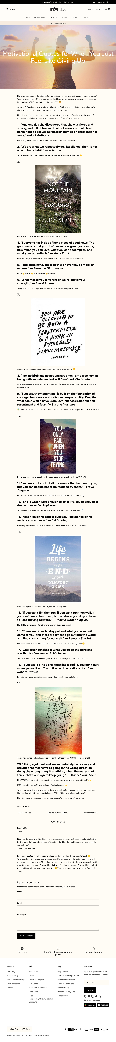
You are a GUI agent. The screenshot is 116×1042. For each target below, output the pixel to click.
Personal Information (66, 979)
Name (19, 891)
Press (31, 975)
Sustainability (12, 975)
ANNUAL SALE (39, 17)
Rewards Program (36, 979)
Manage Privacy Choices (67, 992)
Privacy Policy (63, 988)
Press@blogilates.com (41, 1035)
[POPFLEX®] (58, 9)
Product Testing (13, 984)
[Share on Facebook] (26, 806)
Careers (10, 988)
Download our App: (92, 1000)
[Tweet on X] (23, 806)
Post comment (26, 936)
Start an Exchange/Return (68, 975)
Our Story (11, 971)
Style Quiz (86, 17)
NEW (28, 17)
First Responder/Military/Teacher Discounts (41, 999)
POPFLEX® (16, 1035)
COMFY (74, 17)
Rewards (90, 9)
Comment (21, 915)
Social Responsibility (15, 979)
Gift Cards (33, 984)
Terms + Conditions (65, 984)
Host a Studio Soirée (38, 988)
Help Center (62, 971)
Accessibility (62, 996)
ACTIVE (64, 17)
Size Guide (33, 971)
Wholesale (33, 992)
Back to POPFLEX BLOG (58, 813)
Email (19, 903)
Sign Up (90, 990)
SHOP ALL (53, 17)
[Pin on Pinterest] (29, 806)
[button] (58, 23)
